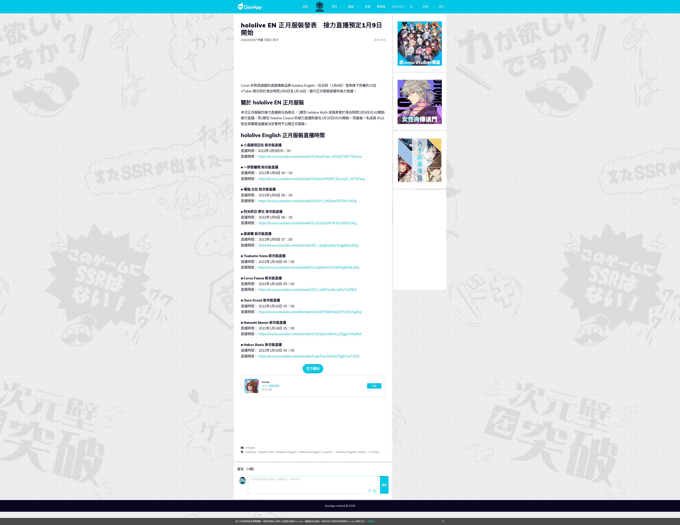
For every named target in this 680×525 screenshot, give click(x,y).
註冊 (425, 6)
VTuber (250, 447)
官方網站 (313, 368)
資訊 (334, 6)
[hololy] (313, 386)
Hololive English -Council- (316, 452)
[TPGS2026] (319, 6)
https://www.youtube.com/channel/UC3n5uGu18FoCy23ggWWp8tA (310, 334)
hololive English (286, 452)
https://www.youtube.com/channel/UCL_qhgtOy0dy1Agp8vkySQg (308, 245)
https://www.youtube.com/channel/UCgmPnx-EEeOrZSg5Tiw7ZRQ (309, 356)
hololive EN (266, 452)
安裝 (374, 386)
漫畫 (367, 6)
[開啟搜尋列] (411, 6)
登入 (441, 6)
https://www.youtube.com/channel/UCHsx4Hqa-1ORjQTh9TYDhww (310, 156)
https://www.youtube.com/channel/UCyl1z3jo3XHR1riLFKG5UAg (307, 223)
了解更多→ (371, 521)
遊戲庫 (381, 6)
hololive (250, 452)
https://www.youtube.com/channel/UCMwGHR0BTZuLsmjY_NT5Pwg (311, 179)
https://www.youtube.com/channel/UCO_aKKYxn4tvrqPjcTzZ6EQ (307, 289)
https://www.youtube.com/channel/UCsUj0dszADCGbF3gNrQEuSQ (308, 267)
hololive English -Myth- (351, 452)
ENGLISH (398, 6)
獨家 (351, 6)
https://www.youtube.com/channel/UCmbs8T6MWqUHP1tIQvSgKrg (310, 312)
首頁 (305, 6)
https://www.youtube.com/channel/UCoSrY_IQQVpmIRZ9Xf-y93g (307, 201)
